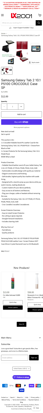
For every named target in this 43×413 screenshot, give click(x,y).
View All (21, 324)
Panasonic (31, 300)
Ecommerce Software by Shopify (21, 409)
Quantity (4, 101)
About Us (20, 397)
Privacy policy (35, 397)
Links (26, 397)
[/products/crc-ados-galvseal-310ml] (13, 281)
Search (12, 397)
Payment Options (33, 400)
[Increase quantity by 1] (21, 107)
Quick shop (12, 302)
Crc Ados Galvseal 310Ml (11, 295)
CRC (4, 297)
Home (3, 34)
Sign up (34, 357)
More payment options (21, 127)
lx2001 (5, 92)
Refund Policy (6, 400)
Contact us (4, 397)
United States (20, 369)
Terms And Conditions (19, 400)
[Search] (39, 23)
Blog (21, 402)
